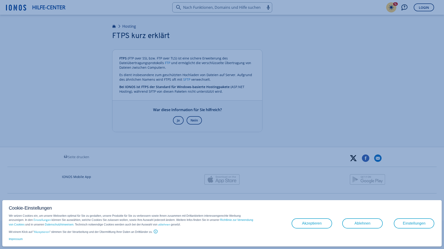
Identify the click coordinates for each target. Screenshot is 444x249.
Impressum (16, 239)
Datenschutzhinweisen (59, 224)
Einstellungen (42, 220)
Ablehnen (362, 223)
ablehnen (164, 224)
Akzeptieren (41, 232)
